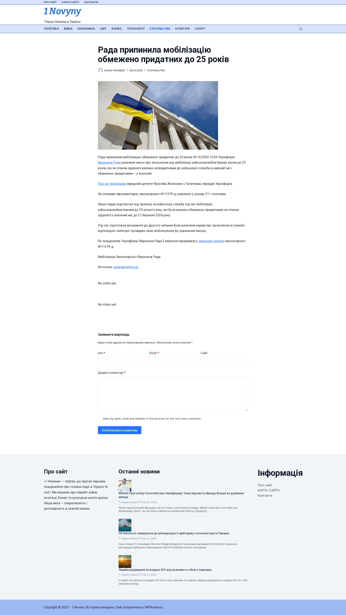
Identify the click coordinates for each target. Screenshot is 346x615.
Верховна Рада (109, 162)
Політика (51, 28)
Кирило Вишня (130, 502)
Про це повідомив (112, 184)
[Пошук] (300, 28)
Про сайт (50, 2)
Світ (103, 28)
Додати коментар (112, 372)
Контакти (91, 2)
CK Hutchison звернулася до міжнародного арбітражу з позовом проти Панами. (174, 533)
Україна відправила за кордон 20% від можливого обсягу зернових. (165, 569)
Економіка (86, 28)
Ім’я (101, 353)
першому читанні (211, 241)
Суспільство (159, 28)
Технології (135, 28)
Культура (182, 28)
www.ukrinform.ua (126, 267)
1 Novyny (62, 11)
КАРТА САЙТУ (70, 2)
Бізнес (117, 28)
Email (154, 353)
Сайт (204, 353)
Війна (68, 28)
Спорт (200, 28)
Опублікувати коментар (119, 430)
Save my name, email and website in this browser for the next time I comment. (152, 418)
